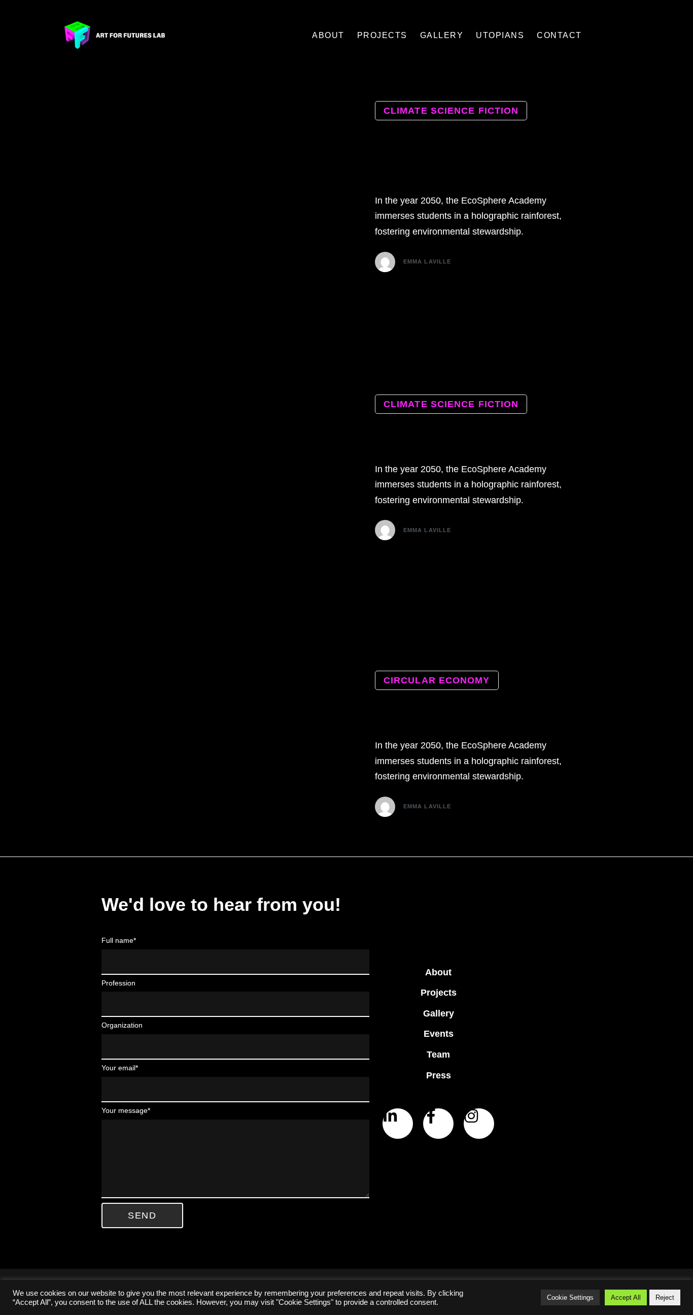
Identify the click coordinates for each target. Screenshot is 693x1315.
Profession (118, 983)
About (438, 972)
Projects (439, 993)
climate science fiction (451, 111)
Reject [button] (664, 1297)
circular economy (437, 680)
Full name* (118, 940)
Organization (122, 1025)
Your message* (125, 1110)
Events (439, 1034)
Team (438, 1054)
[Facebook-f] (438, 1123)
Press (438, 1075)
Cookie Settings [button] (570, 1297)
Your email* (119, 1068)
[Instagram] (479, 1123)
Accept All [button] (626, 1297)
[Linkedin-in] (398, 1123)
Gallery (438, 1013)
